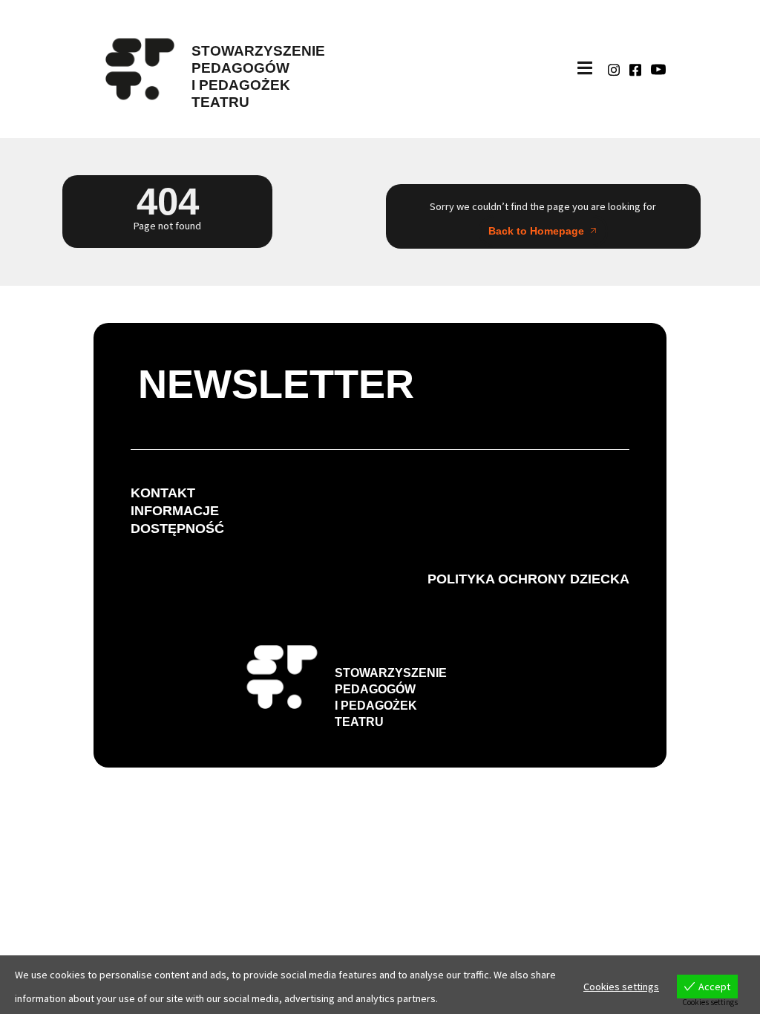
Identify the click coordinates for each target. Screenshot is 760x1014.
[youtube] (658, 69)
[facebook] (635, 69)
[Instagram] (614, 69)
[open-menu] (585, 68)
